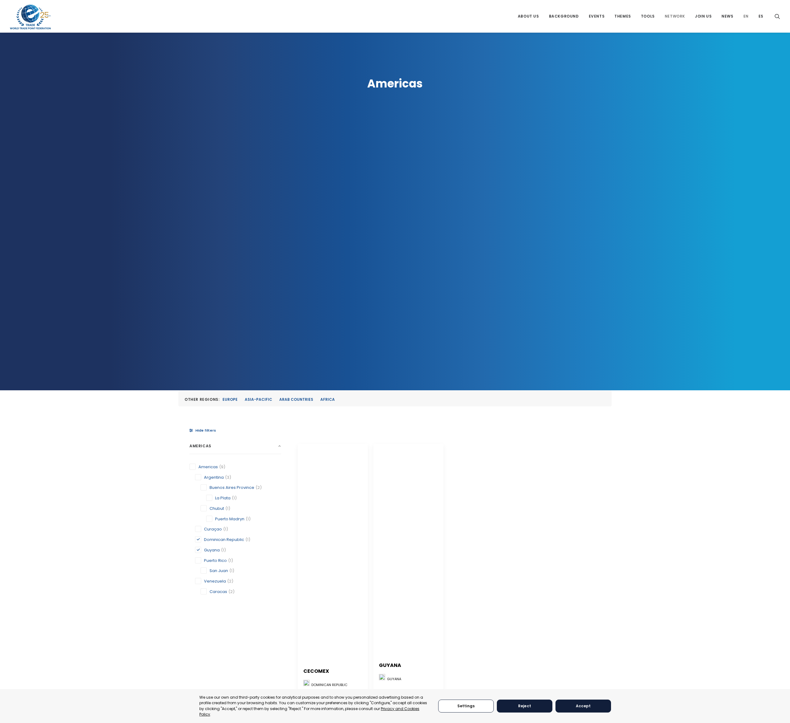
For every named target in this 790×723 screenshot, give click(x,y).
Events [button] (597, 16)
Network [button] (675, 16)
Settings (466, 706)
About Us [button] (528, 16)
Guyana (390, 665)
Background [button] (564, 16)
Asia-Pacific (258, 399)
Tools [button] (648, 16)
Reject (524, 706)
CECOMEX (316, 671)
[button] (777, 16)
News (727, 16)
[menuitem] (528, 16)
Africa (327, 399)
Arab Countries (296, 399)
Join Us (703, 16)
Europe (230, 399)
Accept (583, 706)
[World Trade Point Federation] (30, 17)
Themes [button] (622, 16)
